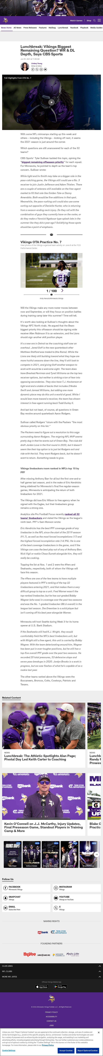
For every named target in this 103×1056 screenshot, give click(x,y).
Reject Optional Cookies (88, 1050)
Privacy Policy (51, 1012)
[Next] (62, 290)
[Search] (94, 20)
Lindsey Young (36, 63)
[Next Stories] (96, 854)
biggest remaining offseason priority (43, 161)
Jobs (51, 1025)
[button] (51, 102)
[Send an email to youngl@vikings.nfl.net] (45, 69)
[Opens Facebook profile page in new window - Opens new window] (32, 69)
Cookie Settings (8, 1050)
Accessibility (51, 1016)
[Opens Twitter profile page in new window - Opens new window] (37, 69)
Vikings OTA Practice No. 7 (41, 242)
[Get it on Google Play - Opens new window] (60, 988)
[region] (51, 1042)
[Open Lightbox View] (51, 278)
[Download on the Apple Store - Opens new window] (42, 987)
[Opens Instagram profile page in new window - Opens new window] (41, 69)
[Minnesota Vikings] (51, 999)
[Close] (99, 1032)
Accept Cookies (66, 1050)
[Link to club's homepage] (5, 19)
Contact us (51, 1021)
